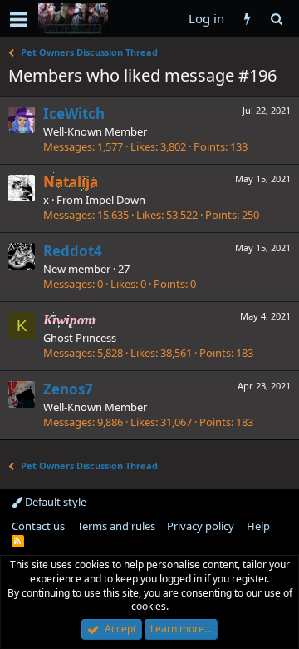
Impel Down (115, 199)
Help (258, 525)
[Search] (276, 18)
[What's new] (247, 18)
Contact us (38, 525)
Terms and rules (116, 525)
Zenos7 (68, 389)
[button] (18, 19)
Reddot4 (72, 250)
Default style (54, 501)
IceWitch (74, 113)
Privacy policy (200, 525)
